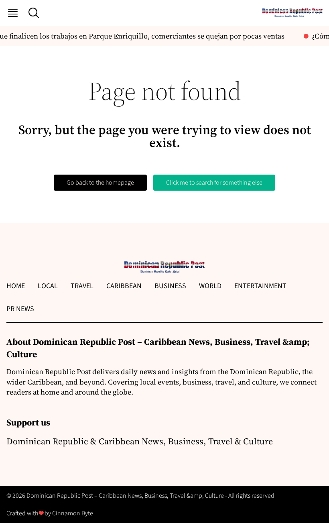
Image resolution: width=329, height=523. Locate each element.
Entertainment (260, 286)
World (210, 286)
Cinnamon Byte (72, 513)
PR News (20, 309)
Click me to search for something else (214, 182)
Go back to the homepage (100, 182)
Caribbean (124, 286)
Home (15, 286)
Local (48, 286)
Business (170, 286)
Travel (82, 286)
